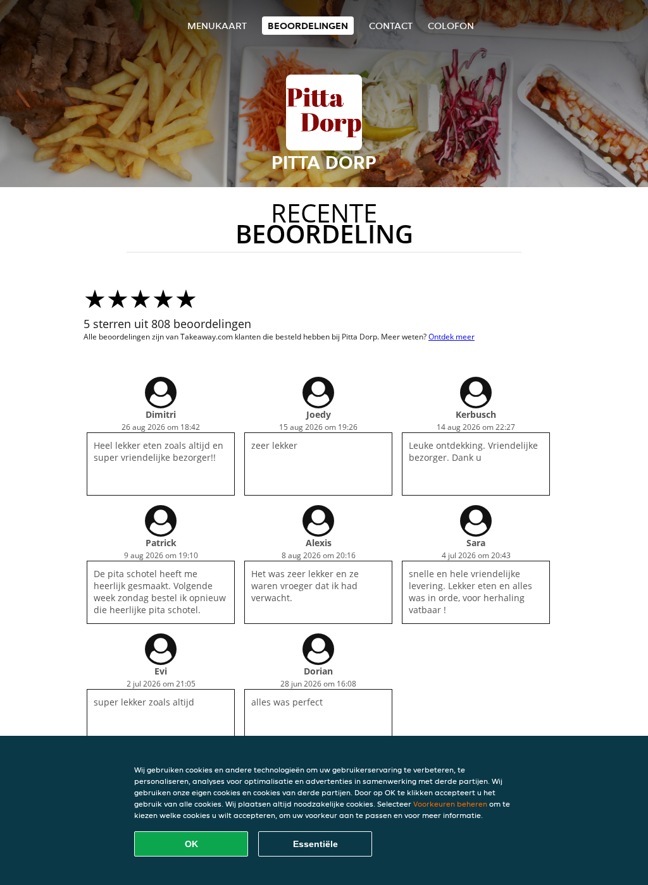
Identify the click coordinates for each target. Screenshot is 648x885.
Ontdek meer (451, 336)
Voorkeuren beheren (450, 804)
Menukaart (217, 25)
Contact (391, 25)
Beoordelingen (308, 25)
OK (191, 844)
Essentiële (315, 844)
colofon (451, 25)
